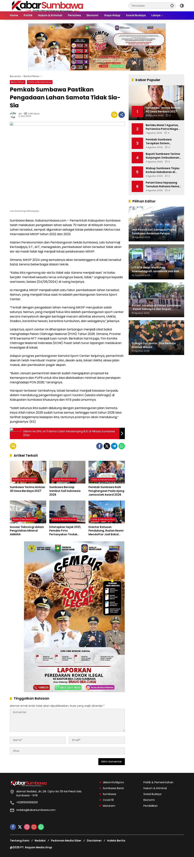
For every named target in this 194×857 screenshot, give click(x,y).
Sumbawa (109, 794)
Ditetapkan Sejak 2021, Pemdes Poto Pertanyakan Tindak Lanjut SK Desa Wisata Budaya (65, 530)
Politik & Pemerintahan (40, 82)
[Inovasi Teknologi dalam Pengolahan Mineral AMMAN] (28, 512)
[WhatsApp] (121, 446)
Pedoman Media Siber (66, 840)
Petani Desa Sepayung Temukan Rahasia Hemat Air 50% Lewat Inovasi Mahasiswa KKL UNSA (163, 184)
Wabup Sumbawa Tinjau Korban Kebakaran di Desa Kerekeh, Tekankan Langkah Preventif (163, 170)
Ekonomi (149, 800)
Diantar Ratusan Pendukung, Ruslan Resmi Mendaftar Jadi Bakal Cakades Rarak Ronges (106, 530)
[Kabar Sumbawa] (48, 5)
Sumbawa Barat (113, 788)
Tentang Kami (19, 840)
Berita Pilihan (17, 82)
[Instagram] (27, 827)
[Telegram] (114, 446)
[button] (172, 5)
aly (20, 114)
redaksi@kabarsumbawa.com (36, 810)
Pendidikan (150, 806)
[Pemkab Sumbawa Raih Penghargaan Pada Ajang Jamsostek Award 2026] (106, 472)
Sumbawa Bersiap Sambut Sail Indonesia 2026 (65, 490)
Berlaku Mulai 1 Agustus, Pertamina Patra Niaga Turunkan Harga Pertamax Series (162, 127)
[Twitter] (107, 446)
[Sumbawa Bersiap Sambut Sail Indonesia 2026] (67, 472)
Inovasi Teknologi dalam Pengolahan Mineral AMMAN (27, 530)
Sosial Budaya (152, 794)
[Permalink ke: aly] (14, 114)
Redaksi (40, 840)
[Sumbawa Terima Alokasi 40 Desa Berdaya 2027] (28, 472)
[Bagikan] (121, 115)
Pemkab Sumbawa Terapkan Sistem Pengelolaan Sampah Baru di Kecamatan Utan (163, 141)
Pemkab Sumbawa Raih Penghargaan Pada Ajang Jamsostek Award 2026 (106, 490)
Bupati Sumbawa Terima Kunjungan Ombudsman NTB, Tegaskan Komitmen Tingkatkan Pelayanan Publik (163, 156)
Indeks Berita (116, 840)
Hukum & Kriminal (155, 788)
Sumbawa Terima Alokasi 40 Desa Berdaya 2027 (27, 489)
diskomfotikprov (113, 782)
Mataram (109, 806)
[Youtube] (34, 827)
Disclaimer (94, 840)
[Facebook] (99, 446)
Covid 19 (108, 800)
